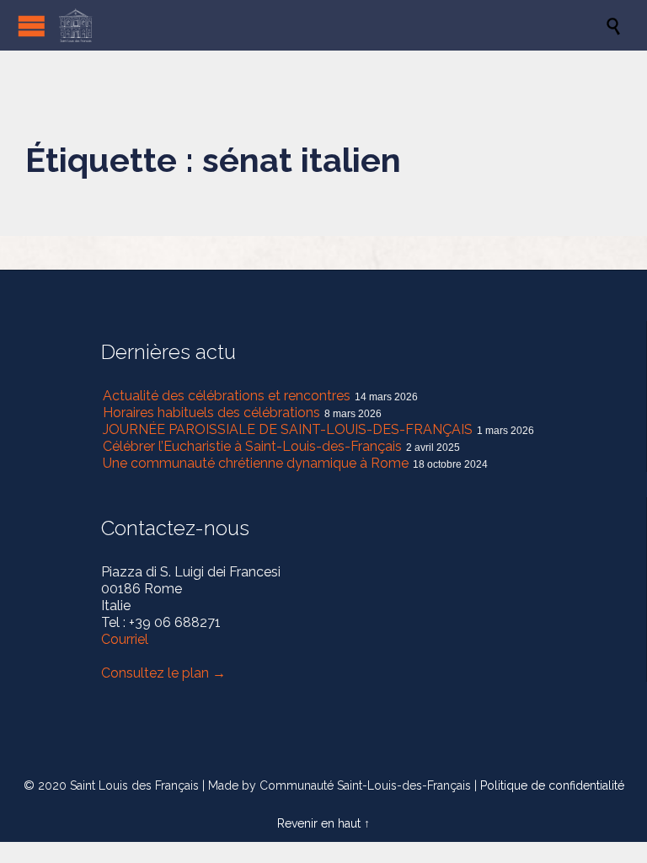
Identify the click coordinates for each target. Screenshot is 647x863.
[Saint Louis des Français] (332, 25)
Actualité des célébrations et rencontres (226, 396)
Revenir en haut (319, 823)
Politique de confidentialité (552, 785)
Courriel (124, 639)
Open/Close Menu (31, 25)
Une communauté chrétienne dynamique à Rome (256, 463)
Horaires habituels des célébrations (211, 413)
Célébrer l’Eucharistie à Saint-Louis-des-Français (252, 446)
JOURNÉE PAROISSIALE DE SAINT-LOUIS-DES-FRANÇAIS (288, 429)
